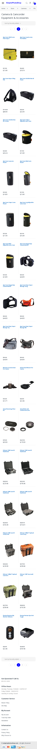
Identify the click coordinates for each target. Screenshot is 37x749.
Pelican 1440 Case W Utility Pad (9, 533)
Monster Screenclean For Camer (9, 368)
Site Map (4, 706)
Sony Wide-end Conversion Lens (25, 409)
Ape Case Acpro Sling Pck (9, 79)
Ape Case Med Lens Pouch (25, 161)
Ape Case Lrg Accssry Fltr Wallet (26, 37)
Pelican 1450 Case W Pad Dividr (26, 492)
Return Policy (5, 703)
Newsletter (4, 720)
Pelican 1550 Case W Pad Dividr (9, 450)
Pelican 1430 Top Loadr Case (26, 574)
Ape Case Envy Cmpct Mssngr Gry (9, 327)
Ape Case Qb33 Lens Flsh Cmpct (9, 37)
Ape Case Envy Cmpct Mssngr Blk (26, 327)
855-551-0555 (5, 681)
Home (3, 8)
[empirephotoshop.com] (14, 3)
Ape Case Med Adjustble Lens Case (9, 244)
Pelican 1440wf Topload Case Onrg (27, 533)
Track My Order (6, 717)
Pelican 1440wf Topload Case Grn (10, 574)
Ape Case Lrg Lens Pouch (8, 161)
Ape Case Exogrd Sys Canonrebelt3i (26, 244)
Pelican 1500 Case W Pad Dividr (9, 492)
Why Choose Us (6, 735)
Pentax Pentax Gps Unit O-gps (27, 616)
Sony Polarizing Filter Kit (9, 409)
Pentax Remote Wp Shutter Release (8, 616)
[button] (27, 2)
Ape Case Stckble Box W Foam (27, 79)
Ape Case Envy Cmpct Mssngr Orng (26, 285)
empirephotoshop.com (10, 743)
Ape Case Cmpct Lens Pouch (9, 203)
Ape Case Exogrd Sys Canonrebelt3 (9, 285)
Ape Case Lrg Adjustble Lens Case (27, 203)
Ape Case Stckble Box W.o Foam (9, 120)
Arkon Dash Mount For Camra (26, 368)
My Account (5, 715)
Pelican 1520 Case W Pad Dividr (26, 450)
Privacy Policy (5, 732)
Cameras (23, 8)
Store (12, 8)
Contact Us (4, 729)
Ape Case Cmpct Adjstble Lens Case (25, 120)
